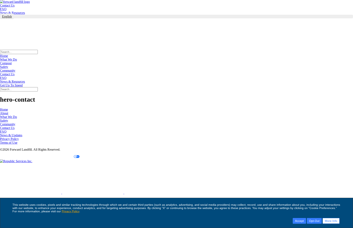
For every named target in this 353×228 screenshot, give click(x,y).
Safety (4, 67)
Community (7, 70)
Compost (6, 63)
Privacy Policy (70, 211)
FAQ (3, 9)
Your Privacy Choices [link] (59, 156)
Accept (299, 220)
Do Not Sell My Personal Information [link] (23, 156)
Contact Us (7, 5)
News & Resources (12, 12)
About (4, 113)
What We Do (8, 59)
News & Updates (11, 135)
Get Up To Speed (11, 85)
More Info (331, 220)
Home (4, 56)
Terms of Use (8, 142)
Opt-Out (314, 220)
